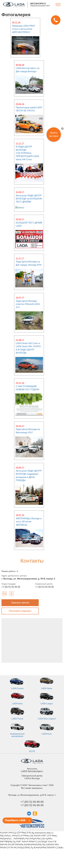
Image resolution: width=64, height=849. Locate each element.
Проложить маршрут (20, 611)
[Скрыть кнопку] (62, 128)
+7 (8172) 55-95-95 (10, 587)
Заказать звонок (20, 602)
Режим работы (8, 571)
